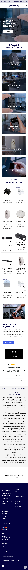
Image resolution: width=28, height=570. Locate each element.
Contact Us (17, 491)
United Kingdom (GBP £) (7, 556)
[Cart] (25, 5)
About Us (17, 489)
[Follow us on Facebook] (3, 551)
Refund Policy (18, 506)
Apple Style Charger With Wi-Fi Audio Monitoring (7, 292)
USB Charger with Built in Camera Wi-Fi (7, 199)
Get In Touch (8, 342)
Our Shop (17, 503)
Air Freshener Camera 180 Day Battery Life (21, 269)
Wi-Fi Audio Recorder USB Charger (21, 199)
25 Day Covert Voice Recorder (7, 246)
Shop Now (8, 30)
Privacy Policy (18, 501)
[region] (14, 370)
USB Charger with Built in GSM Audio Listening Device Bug (20, 292)
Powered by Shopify (15, 560)
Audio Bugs (4, 518)
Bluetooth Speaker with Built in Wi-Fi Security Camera (21, 244)
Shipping (17, 499)
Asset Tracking (5, 520)
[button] (3, 370)
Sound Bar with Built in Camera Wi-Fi (7, 269)
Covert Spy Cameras (6, 516)
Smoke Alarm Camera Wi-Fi (20, 222)
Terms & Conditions (19, 496)
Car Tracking (4, 513)
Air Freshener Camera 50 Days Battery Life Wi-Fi (7, 223)
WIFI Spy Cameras (6, 523)
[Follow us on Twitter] (6, 551)
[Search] (4, 5)
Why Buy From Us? (19, 494)
